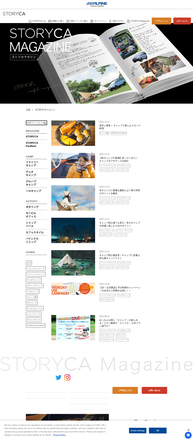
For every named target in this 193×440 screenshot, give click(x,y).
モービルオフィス (31, 215)
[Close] (188, 430)
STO (29, 263)
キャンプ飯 (32, 297)
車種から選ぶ (58, 21)
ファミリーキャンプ (32, 164)
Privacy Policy (59, 435)
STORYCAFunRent (32, 144)
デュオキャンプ (31, 173)
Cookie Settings (138, 430)
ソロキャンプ (33, 190)
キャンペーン (100, 21)
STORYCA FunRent (36, 325)
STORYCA (32, 136)
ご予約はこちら (161, 21)
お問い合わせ (182, 21)
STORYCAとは (39, 21)
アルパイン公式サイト (156, 378)
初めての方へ (118, 21)
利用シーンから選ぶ (79, 21)
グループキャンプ (31, 183)
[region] (96, 430)
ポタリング (32, 206)
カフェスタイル (35, 232)
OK (157, 430)
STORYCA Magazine (140, 21)
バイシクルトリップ (32, 240)
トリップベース (31, 224)
